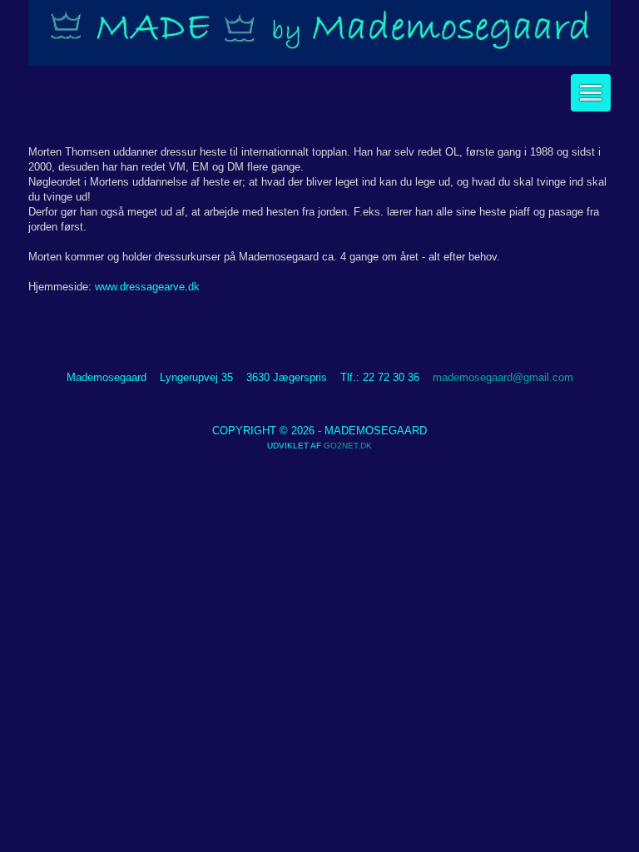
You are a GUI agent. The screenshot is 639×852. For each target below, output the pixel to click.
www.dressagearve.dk (147, 286)
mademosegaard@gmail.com (503, 377)
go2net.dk (348, 445)
